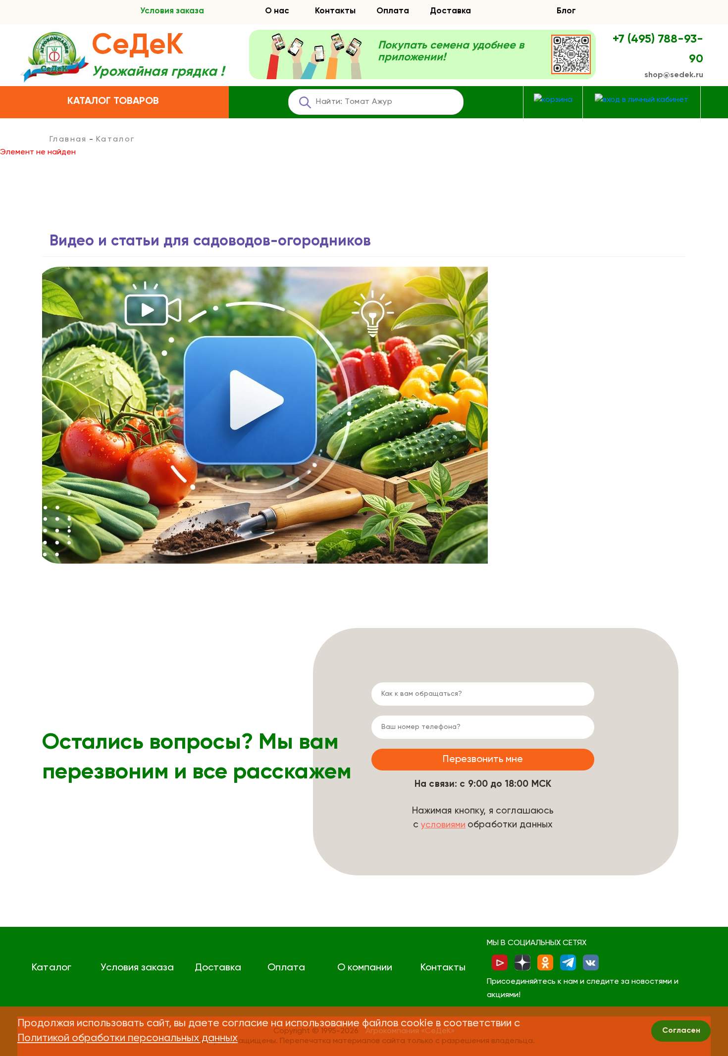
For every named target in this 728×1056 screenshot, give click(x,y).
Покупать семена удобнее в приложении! (451, 51)
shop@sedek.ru (673, 75)
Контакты (335, 11)
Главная (68, 140)
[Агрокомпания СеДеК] (54, 58)
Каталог (51, 968)
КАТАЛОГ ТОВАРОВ (113, 101)
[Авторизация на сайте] (641, 100)
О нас (277, 11)
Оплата (392, 11)
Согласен (681, 1031)
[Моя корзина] (553, 100)
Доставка (450, 11)
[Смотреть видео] (265, 415)
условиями (443, 824)
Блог (566, 11)
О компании (364, 968)
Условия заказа (172, 11)
